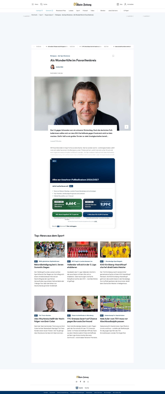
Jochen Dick (59, 67)
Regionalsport (49, 15)
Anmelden (130, 4)
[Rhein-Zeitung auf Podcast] (88, 382)
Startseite (34, 15)
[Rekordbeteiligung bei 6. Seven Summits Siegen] (49, 249)
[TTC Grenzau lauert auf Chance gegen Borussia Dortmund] (82, 304)
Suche (45, 4)
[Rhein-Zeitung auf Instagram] (84, 382)
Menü (36, 4)
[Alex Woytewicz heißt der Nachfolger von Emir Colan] (49, 304)
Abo (121, 4)
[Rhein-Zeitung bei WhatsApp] (77, 382)
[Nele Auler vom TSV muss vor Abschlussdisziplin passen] (115, 304)
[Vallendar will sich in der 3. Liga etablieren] (82, 249)
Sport (41, 15)
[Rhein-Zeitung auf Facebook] (80, 382)
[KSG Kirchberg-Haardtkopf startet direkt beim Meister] (115, 249)
